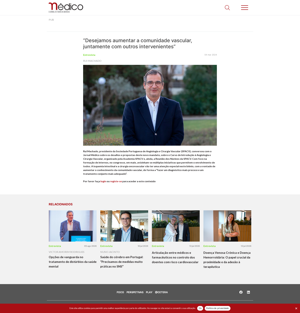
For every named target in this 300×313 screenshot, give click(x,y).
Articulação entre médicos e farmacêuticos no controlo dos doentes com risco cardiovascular (175, 257)
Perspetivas (135, 292)
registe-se (116, 181)
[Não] (296, 308)
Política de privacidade (217, 308)
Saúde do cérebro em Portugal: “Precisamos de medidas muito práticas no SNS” (121, 261)
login (103, 181)
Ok (200, 308)
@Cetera (161, 292)
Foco (120, 292)
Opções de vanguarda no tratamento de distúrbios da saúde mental (73, 261)
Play (149, 292)
